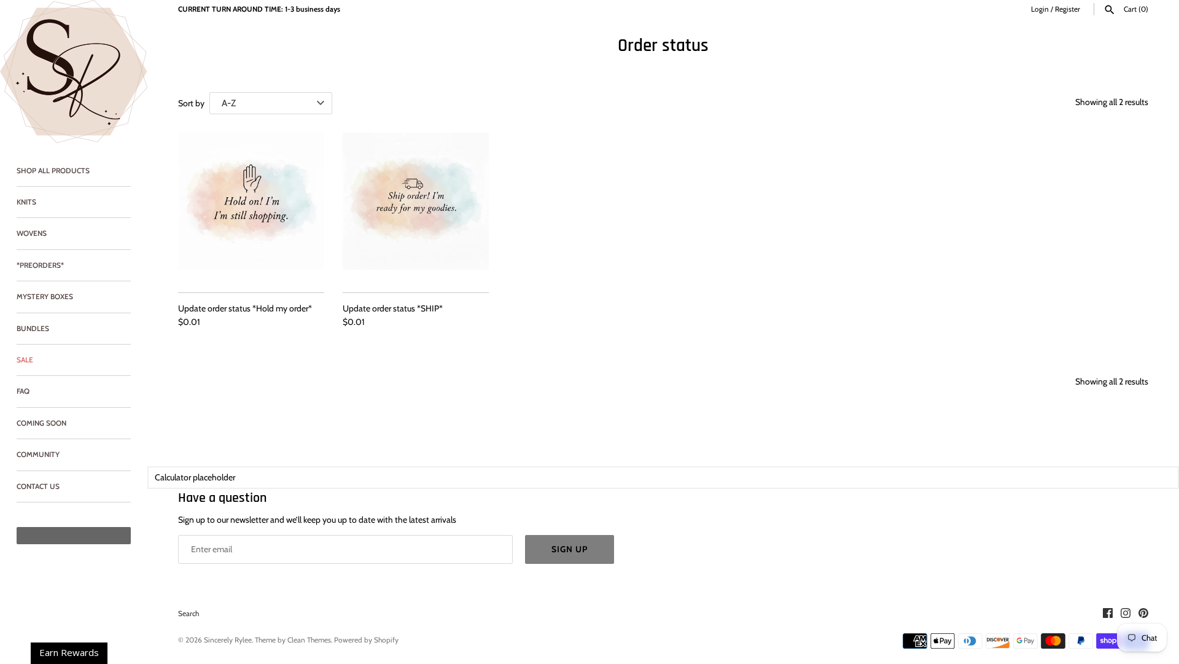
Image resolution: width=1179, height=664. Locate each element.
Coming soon (41, 423)
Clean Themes (309, 640)
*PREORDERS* (40, 265)
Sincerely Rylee (228, 640)
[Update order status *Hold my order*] (251, 206)
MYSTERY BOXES (45, 296)
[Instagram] (1125, 614)
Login (1040, 9)
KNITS (26, 202)
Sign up (569, 549)
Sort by (191, 103)
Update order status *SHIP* (393, 308)
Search (188, 613)
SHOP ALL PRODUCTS (53, 170)
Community (38, 454)
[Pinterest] (1143, 614)
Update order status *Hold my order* (245, 308)
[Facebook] (1108, 614)
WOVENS (32, 233)
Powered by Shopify (366, 640)
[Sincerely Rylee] (73, 71)
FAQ (23, 391)
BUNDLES (33, 328)
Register (1067, 9)
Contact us (38, 486)
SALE (25, 360)
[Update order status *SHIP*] (416, 206)
